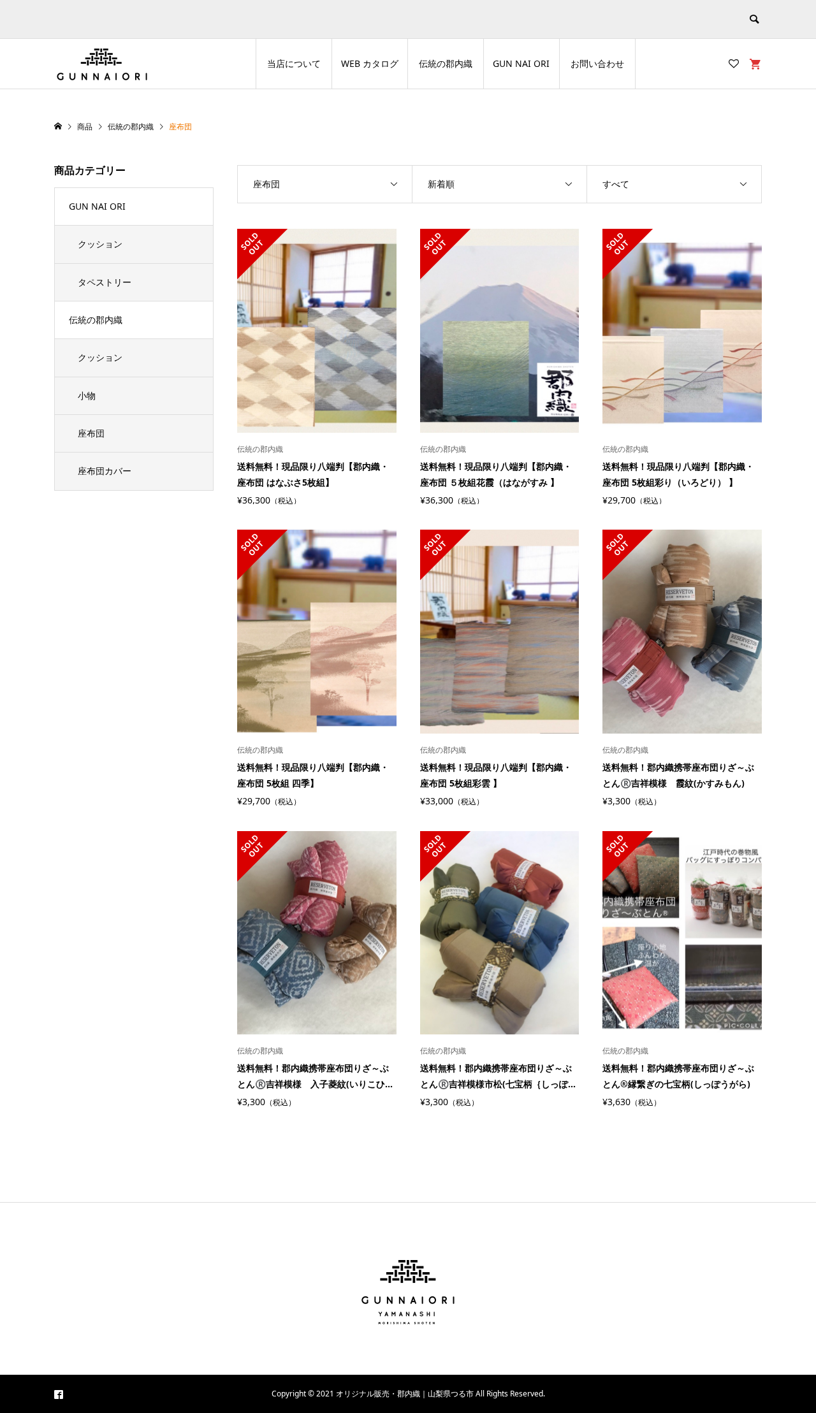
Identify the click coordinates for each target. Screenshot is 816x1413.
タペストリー (104, 282)
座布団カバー (104, 471)
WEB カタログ (369, 63)
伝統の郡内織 (445, 63)
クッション (100, 244)
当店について (294, 63)
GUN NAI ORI (521, 63)
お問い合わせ (597, 63)
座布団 (91, 433)
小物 (87, 395)
